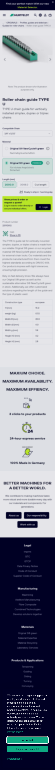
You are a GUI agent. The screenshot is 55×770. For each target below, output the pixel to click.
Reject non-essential (27, 749)
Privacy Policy (15, 731)
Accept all (27, 740)
